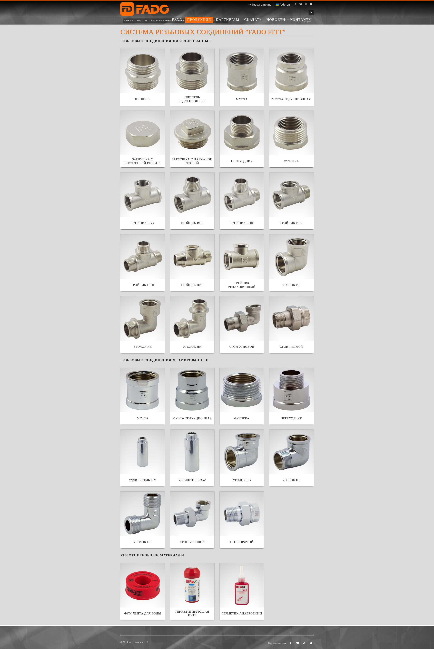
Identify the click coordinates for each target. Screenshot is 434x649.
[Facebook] (295, 3)
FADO (177, 20)
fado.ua (284, 4)
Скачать (253, 20)
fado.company (261, 4)
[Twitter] (311, 3)
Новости (276, 20)
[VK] (300, 3)
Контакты (301, 20)
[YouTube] (306, 3)
